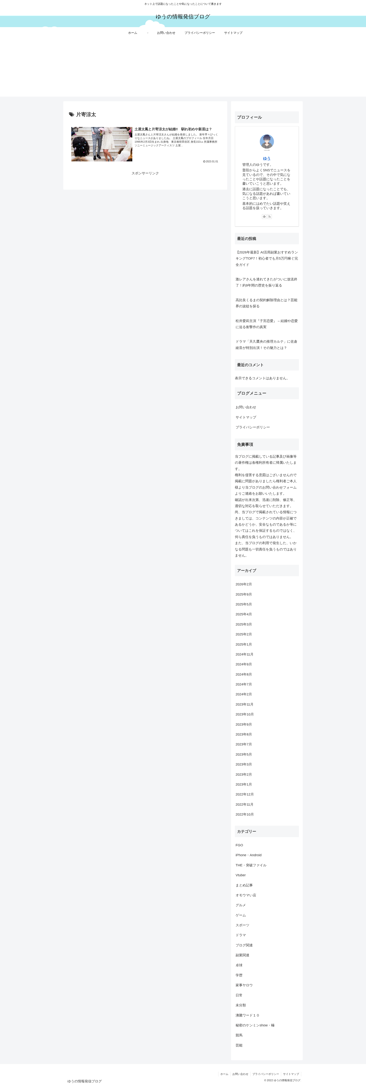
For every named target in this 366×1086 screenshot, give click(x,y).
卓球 (239, 965)
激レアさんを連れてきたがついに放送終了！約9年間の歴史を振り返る (266, 282)
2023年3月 (244, 764)
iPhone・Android (249, 855)
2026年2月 (244, 584)
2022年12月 (245, 794)
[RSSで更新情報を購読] (269, 216)
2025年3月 (244, 624)
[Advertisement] (183, 70)
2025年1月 (244, 644)
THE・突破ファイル (251, 865)
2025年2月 (244, 634)
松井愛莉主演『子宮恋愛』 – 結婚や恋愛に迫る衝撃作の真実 (267, 324)
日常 (239, 995)
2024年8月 (244, 674)
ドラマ (241, 935)
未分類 (241, 1005)
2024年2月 (244, 694)
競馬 (239, 1035)
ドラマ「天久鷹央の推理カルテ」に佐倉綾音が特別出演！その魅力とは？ (266, 345)
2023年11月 (245, 704)
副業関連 (242, 955)
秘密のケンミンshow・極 (255, 1025)
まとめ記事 (244, 885)
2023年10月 (245, 714)
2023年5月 (244, 754)
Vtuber (241, 875)
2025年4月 (244, 614)
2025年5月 (244, 604)
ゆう (267, 158)
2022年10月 (245, 814)
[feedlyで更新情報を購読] (264, 216)
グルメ (241, 905)
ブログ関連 (244, 945)
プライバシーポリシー (253, 427)
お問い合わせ (246, 407)
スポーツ (242, 925)
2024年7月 (244, 684)
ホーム (224, 1073)
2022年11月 (245, 804)
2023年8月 (244, 734)
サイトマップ (246, 417)
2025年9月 (244, 594)
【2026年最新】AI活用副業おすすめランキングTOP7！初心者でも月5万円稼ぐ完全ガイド (267, 258)
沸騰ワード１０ (248, 1015)
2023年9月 (244, 724)
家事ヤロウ (244, 985)
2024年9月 (244, 664)
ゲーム (241, 915)
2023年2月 (244, 774)
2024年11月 (245, 654)
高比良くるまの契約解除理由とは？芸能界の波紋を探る (266, 303)
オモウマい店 (246, 895)
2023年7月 (244, 744)
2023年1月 (244, 784)
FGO (239, 845)
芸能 (239, 1045)
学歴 (239, 975)
